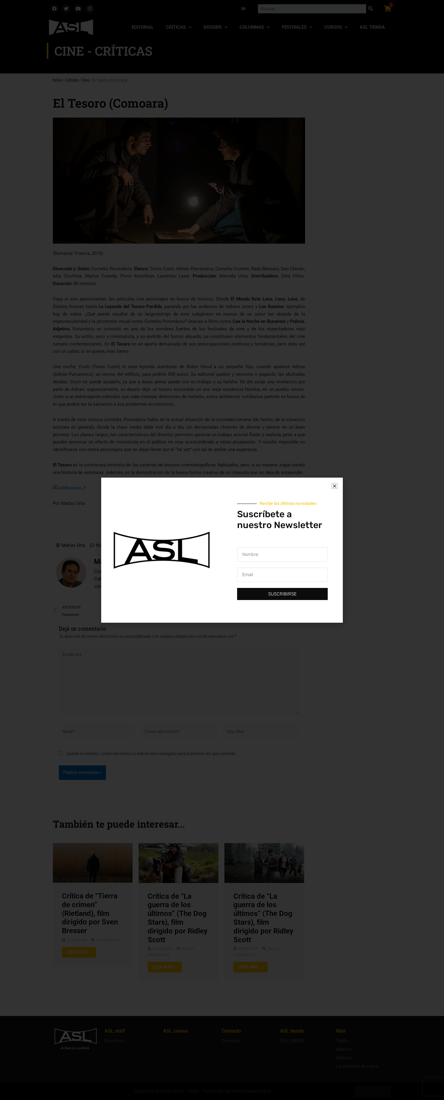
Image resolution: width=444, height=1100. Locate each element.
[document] (222, 550)
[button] (334, 486)
